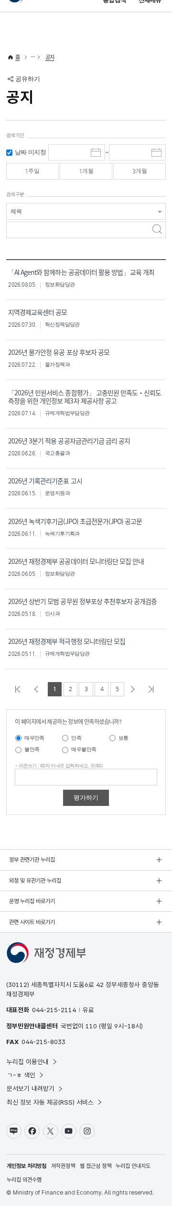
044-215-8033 (43, 1041)
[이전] (38, 689)
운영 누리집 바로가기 (32, 901)
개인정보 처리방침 (26, 1166)
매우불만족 (83, 749)
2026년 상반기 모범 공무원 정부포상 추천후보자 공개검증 (82, 601)
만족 (76, 738)
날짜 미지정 (30, 152)
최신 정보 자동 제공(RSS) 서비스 (50, 1102)
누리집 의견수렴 (24, 1179)
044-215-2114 (54, 1010)
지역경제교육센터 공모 (37, 312)
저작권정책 (63, 1166)
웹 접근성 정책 (95, 1166)
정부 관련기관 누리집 (32, 859)
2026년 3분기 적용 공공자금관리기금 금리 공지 (69, 440)
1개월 (86, 171)
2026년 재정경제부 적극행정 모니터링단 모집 (66, 641)
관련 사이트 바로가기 (32, 922)
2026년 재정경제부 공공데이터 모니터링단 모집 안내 (76, 561)
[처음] (19, 689)
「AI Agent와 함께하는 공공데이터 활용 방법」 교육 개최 (81, 272)
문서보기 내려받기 (30, 1088)
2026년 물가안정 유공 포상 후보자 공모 (58, 352)
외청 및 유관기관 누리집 (35, 880)
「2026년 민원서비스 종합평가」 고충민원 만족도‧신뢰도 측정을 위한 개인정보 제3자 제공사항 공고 (84, 396)
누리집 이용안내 (28, 1061)
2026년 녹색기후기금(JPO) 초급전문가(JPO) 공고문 (75, 521)
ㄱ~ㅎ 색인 (21, 1075)
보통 (123, 738)
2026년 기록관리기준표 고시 (45, 480)
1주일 (32, 171)
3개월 (139, 171)
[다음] (134, 689)
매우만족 (34, 738)
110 (91, 1026)
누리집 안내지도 (133, 1166)
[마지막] (152, 689)
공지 (49, 57)
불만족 (31, 749)
